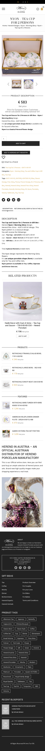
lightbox (6, 72)
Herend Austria (8, 653)
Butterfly (31, 619)
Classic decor (7, 629)
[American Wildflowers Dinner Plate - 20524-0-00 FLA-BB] (6, 419)
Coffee (4, 586)
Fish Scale (16, 643)
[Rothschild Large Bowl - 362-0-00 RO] (6, 370)
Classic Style (21, 629)
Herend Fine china (27, 185)
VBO (36, 686)
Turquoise (27, 686)
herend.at (22, 564)
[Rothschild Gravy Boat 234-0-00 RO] (6, 384)
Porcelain (35, 189)
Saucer (4, 193)
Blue (32, 178)
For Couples (27, 586)
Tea (16, 193)
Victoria (6, 691)
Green (27, 648)
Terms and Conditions (30, 600)
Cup (16, 633)
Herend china (15, 185)
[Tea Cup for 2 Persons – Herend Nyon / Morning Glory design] (16, 84)
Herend (7, 185)
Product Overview (29, 582)
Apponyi (21, 619)
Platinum (6, 672)
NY (26, 189)
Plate (29, 667)
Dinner (4, 593)
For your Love (28, 590)
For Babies (26, 597)
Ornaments (19, 667)
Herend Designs (13, 25)
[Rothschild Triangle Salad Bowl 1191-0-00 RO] (6, 356)
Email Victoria (8, 638)
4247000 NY (26, 178)
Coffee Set (7, 633)
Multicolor (7, 667)
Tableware (10, 193)
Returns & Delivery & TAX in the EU (28, 208)
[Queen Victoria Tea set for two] (6, 433)
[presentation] (8, 84)
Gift (19, 648)
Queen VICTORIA (31, 672)
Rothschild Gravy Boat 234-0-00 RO (27, 382)
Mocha (4, 590)
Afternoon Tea (8, 619)
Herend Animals (7, 604)
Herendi (11, 189)
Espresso (20, 638)
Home (4, 25)
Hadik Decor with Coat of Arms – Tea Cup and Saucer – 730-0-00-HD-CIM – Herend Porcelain (22, 325)
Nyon (29, 189)
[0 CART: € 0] (42, 10)
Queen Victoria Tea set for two (26, 431)
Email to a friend (11, 162)
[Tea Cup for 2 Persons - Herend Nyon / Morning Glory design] (22, 55)
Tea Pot (16, 686)
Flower (17, 182)
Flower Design (25, 182)
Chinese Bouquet (22, 624)
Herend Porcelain (9, 662)
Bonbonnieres (7, 597)
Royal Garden (8, 681)
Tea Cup (8, 175)
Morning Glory (19, 189)
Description (8, 208)
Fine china (10, 182)
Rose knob (7, 677)
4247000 (19, 178)
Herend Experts (7, 600)
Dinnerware (36, 633)
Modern (32, 662)
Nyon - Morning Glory (28, 25)
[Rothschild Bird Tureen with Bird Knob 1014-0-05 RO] (6, 405)
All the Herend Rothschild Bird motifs (27, 721)
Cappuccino (7, 624)
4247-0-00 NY (10, 178)
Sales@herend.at (25, 562)
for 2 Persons (35, 182)
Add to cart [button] (22, 336)
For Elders (26, 593)
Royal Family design (22, 677)
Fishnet (6, 643)
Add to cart (21, 143)
